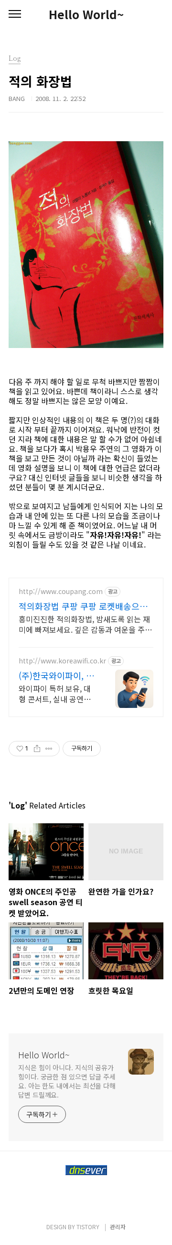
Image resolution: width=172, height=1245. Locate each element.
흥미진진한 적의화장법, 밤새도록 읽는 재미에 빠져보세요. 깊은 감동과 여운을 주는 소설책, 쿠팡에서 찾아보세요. (85, 624)
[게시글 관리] (49, 748)
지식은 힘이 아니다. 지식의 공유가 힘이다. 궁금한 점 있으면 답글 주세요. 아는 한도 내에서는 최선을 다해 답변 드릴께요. (67, 1081)
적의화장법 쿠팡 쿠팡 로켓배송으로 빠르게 (83, 606)
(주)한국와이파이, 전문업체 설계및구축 (56, 675)
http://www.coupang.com (61, 591)
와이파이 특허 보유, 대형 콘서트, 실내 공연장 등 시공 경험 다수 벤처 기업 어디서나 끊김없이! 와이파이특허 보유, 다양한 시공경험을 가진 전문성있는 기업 (56, 693)
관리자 (118, 1227)
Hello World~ (86, 14)
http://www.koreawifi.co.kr (62, 661)
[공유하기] (37, 748)
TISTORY (87, 1227)
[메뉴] (14, 14)
